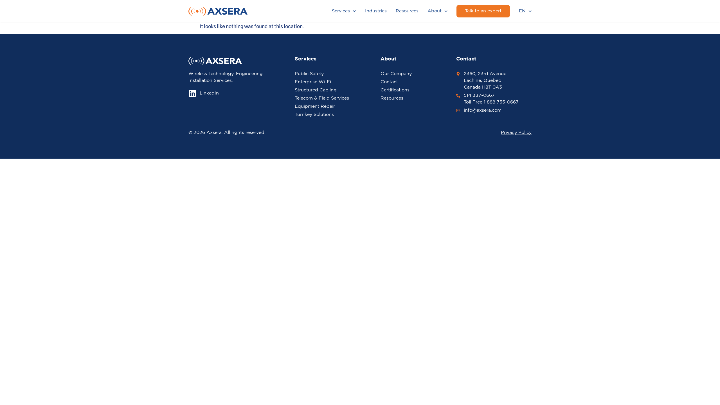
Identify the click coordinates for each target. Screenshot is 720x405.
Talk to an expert (483, 11)
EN (522, 11)
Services (341, 11)
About (435, 11)
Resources (407, 11)
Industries (376, 11)
